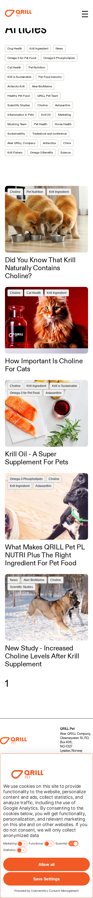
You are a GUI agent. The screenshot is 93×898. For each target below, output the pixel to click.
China (67, 143)
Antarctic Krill (16, 86)
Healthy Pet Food (18, 96)
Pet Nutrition (37, 67)
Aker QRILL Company (21, 143)
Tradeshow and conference (49, 133)
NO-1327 (66, 746)
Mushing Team (17, 124)
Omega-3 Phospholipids (59, 58)
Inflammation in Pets (20, 114)
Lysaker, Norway (71, 750)
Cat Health (14, 67)
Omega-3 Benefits (41, 152)
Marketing (64, 114)
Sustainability (16, 133)
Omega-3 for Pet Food (21, 58)
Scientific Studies (18, 105)
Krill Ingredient (39, 48)
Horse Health (63, 124)
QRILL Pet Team (47, 96)
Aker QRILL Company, (75, 734)
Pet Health (40, 124)
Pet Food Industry (50, 77)
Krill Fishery (15, 152)
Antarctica (49, 143)
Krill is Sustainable (19, 77)
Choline (42, 105)
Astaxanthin (62, 105)
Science (66, 152)
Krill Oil (45, 114)
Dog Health (14, 48)
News (59, 48)
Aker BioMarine (42, 86)
